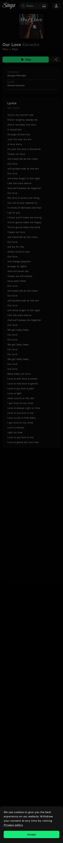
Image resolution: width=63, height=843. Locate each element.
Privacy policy (13, 825)
